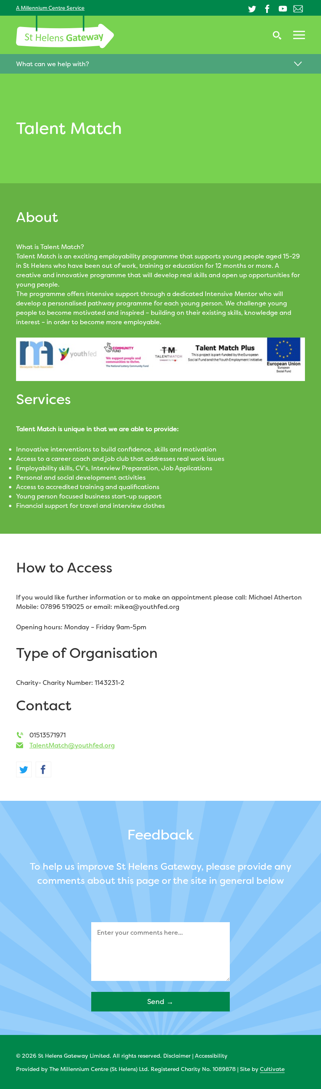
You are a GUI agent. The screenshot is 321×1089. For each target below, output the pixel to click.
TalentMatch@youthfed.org (72, 745)
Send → (160, 1001)
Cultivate (272, 1069)
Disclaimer (177, 1055)
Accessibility (211, 1055)
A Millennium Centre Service (50, 7)
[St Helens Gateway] (65, 32)
